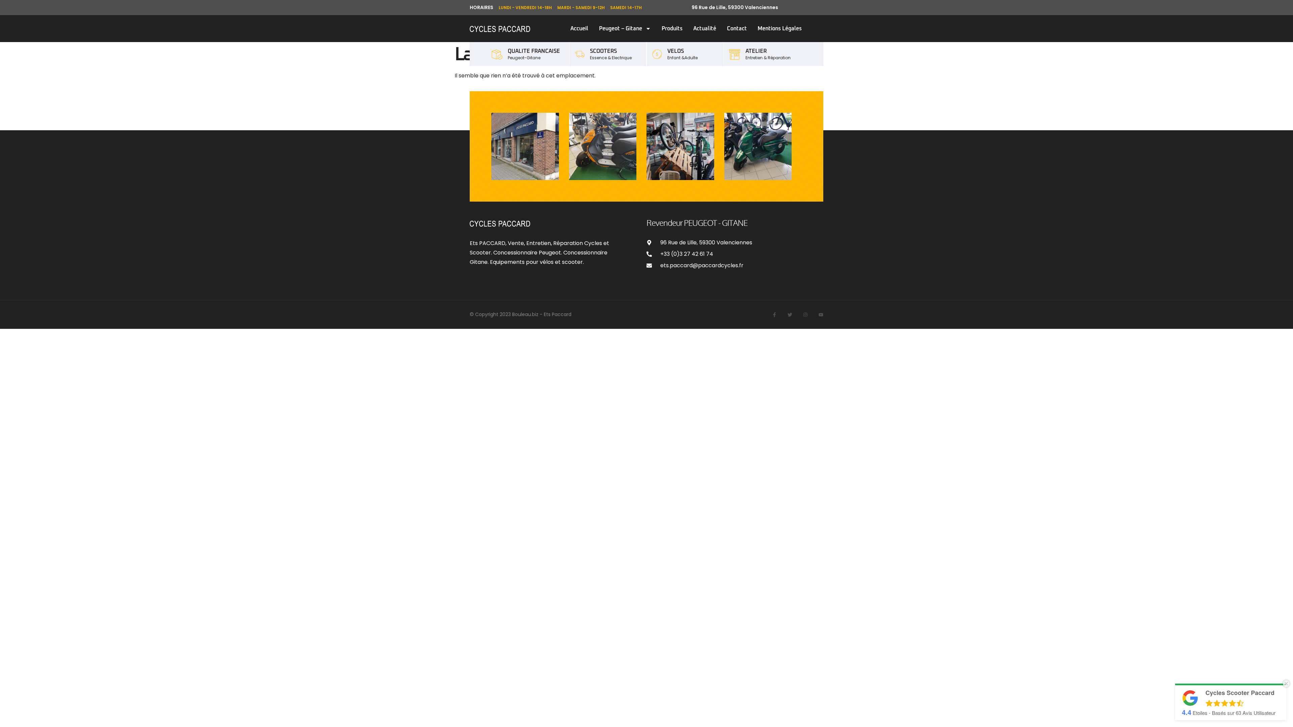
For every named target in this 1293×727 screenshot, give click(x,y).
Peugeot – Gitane (620, 28)
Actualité (704, 28)
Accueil (579, 28)
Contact (737, 28)
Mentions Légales (780, 28)
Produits (672, 28)
